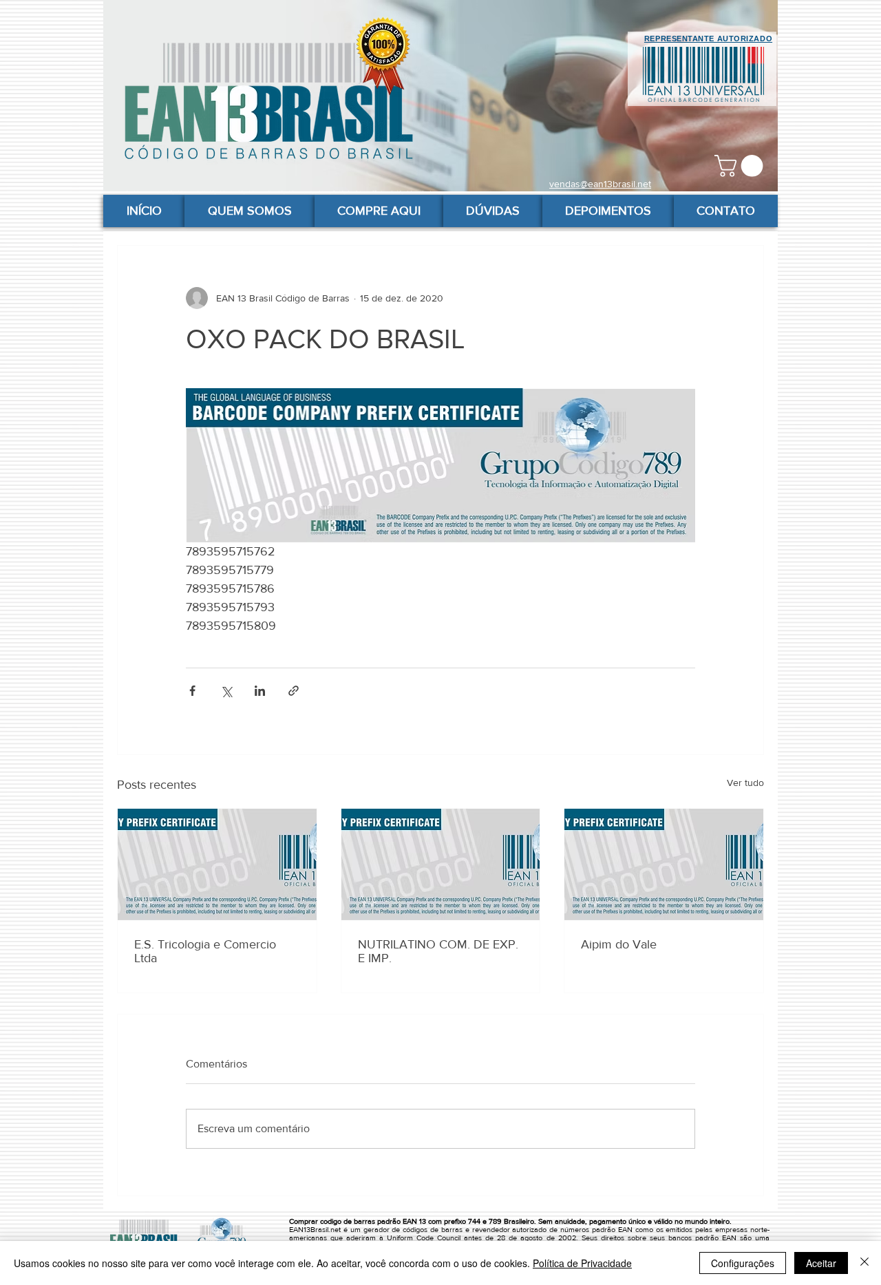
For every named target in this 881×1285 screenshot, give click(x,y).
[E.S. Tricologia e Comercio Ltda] (217, 864)
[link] (741, 166)
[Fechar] (864, 1263)
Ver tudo (745, 782)
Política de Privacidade (582, 1263)
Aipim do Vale (619, 944)
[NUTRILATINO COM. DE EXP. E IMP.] (440, 864)
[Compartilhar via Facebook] (192, 690)
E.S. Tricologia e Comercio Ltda (205, 951)
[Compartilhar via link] (293, 690)
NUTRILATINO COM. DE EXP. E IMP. (438, 951)
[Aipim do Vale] (663, 864)
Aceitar (821, 1263)
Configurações (742, 1263)
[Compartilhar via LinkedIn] (259, 690)
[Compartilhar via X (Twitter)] (226, 690)
